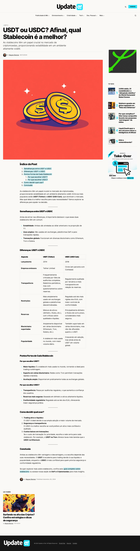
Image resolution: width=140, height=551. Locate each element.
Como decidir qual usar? (33, 182)
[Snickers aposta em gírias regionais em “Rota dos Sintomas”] (111, 105)
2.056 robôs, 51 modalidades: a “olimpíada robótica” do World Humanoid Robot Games (127, 93)
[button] (125, 6)
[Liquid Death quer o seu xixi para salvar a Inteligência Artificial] (111, 130)
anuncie (132, 6)
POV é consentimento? (125, 141)
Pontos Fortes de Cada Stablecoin (38, 174)
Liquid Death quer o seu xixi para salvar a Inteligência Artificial (127, 130)
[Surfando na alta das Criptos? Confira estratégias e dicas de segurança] (19, 537)
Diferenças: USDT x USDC (34, 171)
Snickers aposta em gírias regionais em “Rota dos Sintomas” (127, 105)
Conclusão (28, 185)
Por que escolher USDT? (37, 177)
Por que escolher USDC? (38, 180)
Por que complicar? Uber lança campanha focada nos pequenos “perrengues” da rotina (128, 118)
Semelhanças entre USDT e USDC (37, 169)
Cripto (6, 25)
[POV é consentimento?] (111, 141)
